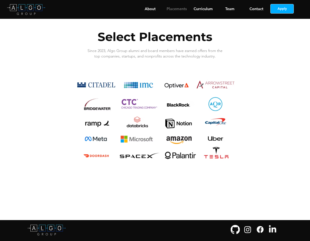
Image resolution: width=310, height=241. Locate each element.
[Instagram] (247, 229)
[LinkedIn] (272, 229)
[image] (235, 229)
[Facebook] (260, 229)
